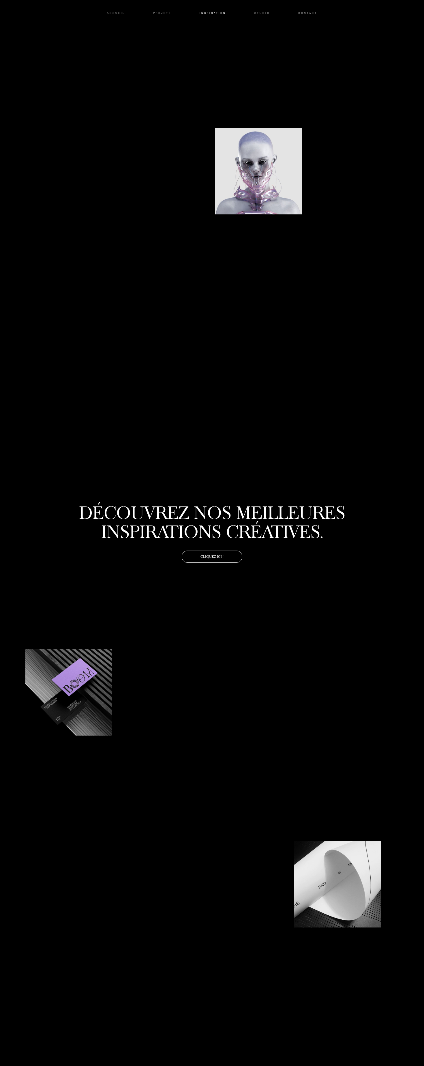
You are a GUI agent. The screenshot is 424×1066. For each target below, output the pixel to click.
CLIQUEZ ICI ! (212, 556)
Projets (162, 13)
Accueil (116, 13)
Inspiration (213, 13)
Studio (262, 13)
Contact (307, 13)
